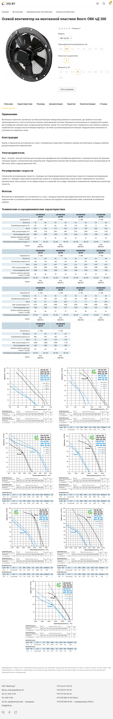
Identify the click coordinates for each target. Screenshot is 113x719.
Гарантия (71, 104)
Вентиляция (17, 12)
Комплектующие (87, 104)
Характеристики (24, 104)
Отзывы (103, 104)
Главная (5, 12)
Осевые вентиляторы (65, 12)
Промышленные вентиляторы (39, 12)
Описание (8, 104)
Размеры (41, 104)
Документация (56, 104)
